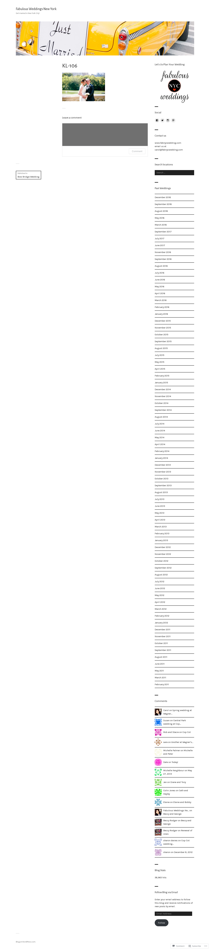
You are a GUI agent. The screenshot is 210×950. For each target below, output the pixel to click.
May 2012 (159, 595)
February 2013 (162, 533)
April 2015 (160, 368)
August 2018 (161, 211)
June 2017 (160, 245)
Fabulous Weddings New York (36, 9)
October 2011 (161, 643)
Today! (175, 762)
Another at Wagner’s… (182, 742)
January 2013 (161, 540)
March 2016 (161, 300)
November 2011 (163, 636)
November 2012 (163, 554)
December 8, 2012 (183, 852)
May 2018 (159, 218)
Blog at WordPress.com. (26, 942)
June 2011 (160, 663)
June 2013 (160, 506)
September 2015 (163, 341)
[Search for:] (174, 172)
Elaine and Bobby (182, 802)
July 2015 (159, 355)
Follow (161, 922)
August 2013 (161, 492)
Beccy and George (172, 814)
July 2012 (159, 581)
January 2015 (161, 382)
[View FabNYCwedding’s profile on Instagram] (168, 120)
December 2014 (163, 389)
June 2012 (160, 588)
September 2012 (163, 567)
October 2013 (161, 478)
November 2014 (163, 396)
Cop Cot (186, 732)
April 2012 (160, 602)
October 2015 (161, 334)
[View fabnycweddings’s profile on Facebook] (157, 120)
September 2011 (163, 650)
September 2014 (163, 410)
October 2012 (161, 561)
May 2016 (159, 286)
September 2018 (163, 204)
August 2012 (161, 574)
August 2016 (161, 266)
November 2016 (163, 252)
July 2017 (159, 238)
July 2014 (159, 423)
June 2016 (160, 279)
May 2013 (159, 513)
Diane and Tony (178, 782)
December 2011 (162, 629)
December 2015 (163, 320)
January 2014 (161, 458)
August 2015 (161, 348)
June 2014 (160, 430)
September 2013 (163, 485)
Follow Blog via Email (166, 892)
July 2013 (159, 499)
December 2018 (163, 197)
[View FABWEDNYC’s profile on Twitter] (162, 120)
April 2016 (160, 293)
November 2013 (163, 471)
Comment (137, 151)
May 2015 (159, 362)
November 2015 (163, 327)
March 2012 (161, 609)
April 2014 (160, 444)
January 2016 (161, 314)
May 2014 (159, 437)
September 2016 (163, 259)
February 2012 (162, 615)
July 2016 (159, 272)
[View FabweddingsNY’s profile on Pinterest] (173, 120)
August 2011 (161, 657)
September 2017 (163, 231)
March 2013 (161, 526)
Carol (166, 710)
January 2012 (161, 622)
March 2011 (160, 677)
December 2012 (163, 547)
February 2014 (162, 451)
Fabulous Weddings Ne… (176, 810)
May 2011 (159, 670)
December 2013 (163, 464)
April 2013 (160, 519)
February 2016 (162, 307)
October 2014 (161, 403)
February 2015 (162, 375)
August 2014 (161, 416)
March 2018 (161, 224)
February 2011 (162, 684)
